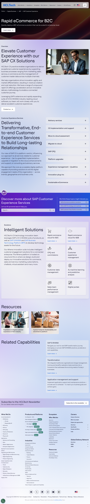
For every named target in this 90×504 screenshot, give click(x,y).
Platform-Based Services (9, 473)
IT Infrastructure (4, 462)
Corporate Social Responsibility (56, 429)
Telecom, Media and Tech (30, 474)
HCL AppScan (33, 426)
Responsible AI (8, 423)
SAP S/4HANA (15, 240)
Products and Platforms (34, 414)
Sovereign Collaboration (33, 429)
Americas (73, 424)
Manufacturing (28, 463)
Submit (53, 210)
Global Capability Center (6, 461)
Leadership (51, 437)
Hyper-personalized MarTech (33, 432)
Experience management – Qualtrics (63, 167)
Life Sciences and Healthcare (31, 461)
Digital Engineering (7, 456)
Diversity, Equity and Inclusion (55, 431)
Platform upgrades (55, 159)
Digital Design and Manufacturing (11, 454)
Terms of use (63, 497)
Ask (74, 5)
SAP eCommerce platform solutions (71, 202)
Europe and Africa (75, 429)
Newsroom (51, 438)
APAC (72, 446)
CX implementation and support (61, 128)
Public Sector (28, 470)
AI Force (5, 427)
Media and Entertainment (33, 480)
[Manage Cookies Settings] (3, 501)
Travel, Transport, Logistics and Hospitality (34, 484)
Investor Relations (53, 435)
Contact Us (36, 497)
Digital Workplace (7, 469)
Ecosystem (37, 5)
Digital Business (11, 11)
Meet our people (75, 419)
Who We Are (44, 5)
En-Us (79, 5)
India (72, 431)
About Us (51, 420)
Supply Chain (4, 477)
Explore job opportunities (77, 422)
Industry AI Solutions (8, 431)
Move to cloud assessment (59, 136)
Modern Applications (8, 444)
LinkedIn (42, 492)
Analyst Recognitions (53, 422)
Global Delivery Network (54, 433)
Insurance (29, 459)
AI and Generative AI (5, 417)
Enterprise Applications (8, 446)
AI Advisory (5, 419)
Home (3, 11)
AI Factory (5, 425)
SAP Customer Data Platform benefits (71, 209)
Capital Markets (30, 454)
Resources (52, 5)
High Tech (29, 478)
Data (4, 442)
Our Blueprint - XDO (29, 417)
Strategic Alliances (53, 442)
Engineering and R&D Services (8, 452)
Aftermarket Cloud (31, 435)
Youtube (53, 492)
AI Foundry (5, 429)
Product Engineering (8, 458)
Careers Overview (75, 417)
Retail (26, 472)
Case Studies (52, 454)
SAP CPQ (51, 151)
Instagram (48, 492)
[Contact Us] (85, 5)
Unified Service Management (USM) (11, 475)
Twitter (37, 492)
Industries (29, 5)
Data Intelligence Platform (33, 419)
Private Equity (28, 468)
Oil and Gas (27, 467)
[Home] (9, 5)
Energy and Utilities (29, 448)
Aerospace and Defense (30, 443)
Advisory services (55, 120)
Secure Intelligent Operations (31, 421)
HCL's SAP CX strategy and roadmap (71, 206)
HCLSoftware (67, 5)
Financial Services (29, 450)
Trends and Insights (53, 452)
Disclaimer (44, 497)
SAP (20, 11)
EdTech (2, 450)
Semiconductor (30, 482)
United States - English (77, 492)
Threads (59, 492)
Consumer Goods (29, 447)
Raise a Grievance (79, 497)
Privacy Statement (53, 497)
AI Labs (6, 421)
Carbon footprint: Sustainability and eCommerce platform (44, 330)
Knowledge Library (53, 457)
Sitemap (70, 497)
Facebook (31, 492)
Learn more (51, 353)
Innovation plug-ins (56, 174)
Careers (59, 5)
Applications (4, 438)
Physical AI (5, 436)
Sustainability (52, 444)
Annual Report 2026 (53, 423)
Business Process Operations (7, 448)
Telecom (29, 476)
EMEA (72, 444)
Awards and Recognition (54, 425)
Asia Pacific (73, 427)
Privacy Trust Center (53, 440)
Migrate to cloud (55, 144)
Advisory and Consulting (9, 440)
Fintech (28, 457)
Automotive (27, 445)
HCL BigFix (31, 424)
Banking (29, 452)
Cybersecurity (6, 467)
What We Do (21, 5)
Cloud (4, 464)
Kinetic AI (5, 434)
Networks (5, 471)
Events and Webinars (53, 456)
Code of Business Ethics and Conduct (57, 427)
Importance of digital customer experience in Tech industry (13, 330)
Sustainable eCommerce (58, 182)
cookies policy (58, 500)
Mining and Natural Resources (31, 465)
